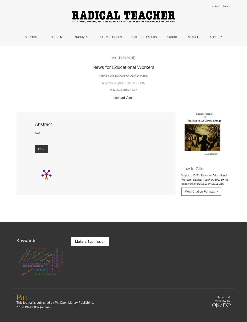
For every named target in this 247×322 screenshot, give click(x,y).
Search (193, 37)
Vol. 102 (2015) (123, 58)
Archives (81, 37)
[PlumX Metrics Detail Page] (46, 174)
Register (215, 6)
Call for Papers (144, 37)
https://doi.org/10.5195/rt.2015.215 (123, 83)
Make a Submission (90, 241)
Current (57, 37)
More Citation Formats (200, 191)
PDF (41, 149)
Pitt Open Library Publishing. (74, 302)
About (215, 37)
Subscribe (32, 37)
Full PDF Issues (110, 37)
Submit (172, 37)
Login (226, 6)
